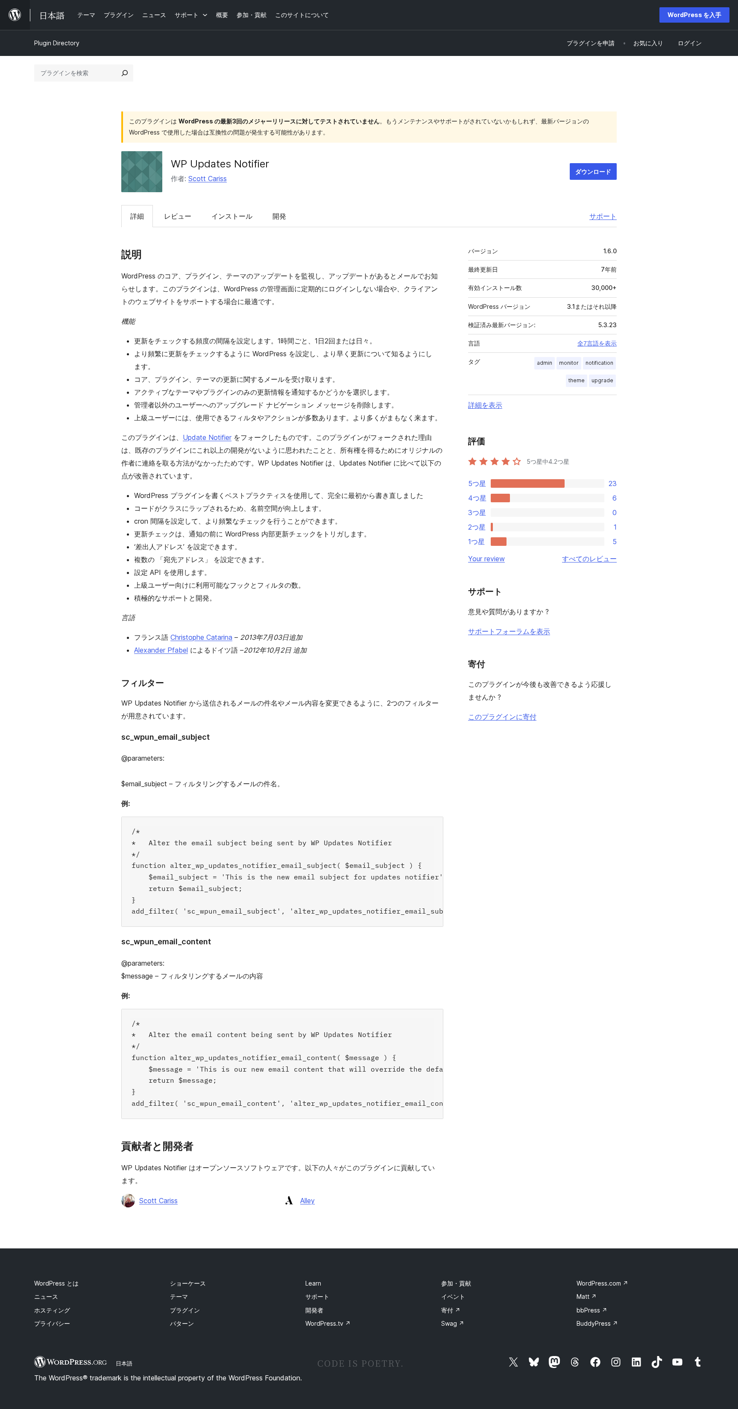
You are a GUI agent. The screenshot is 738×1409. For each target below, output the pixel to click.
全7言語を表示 (597, 343)
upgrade (602, 380)
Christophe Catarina (201, 637)
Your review (486, 558)
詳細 (137, 216)
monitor (569, 363)
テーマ (179, 1296)
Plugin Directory (56, 43)
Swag (452, 1323)
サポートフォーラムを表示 (509, 631)
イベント (453, 1296)
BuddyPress (597, 1323)
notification (599, 363)
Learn (313, 1283)
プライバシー (52, 1323)
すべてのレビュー (589, 558)
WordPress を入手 (694, 14)
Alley (307, 1200)
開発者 (314, 1310)
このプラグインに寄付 (502, 716)
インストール (231, 216)
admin (544, 363)
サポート (603, 216)
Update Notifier (207, 437)
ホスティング (52, 1310)
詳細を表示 (485, 405)
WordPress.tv (328, 1323)
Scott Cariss (207, 178)
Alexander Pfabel (161, 650)
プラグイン (185, 1310)
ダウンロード (593, 171)
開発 (279, 216)
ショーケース (188, 1283)
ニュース (46, 1296)
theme (576, 380)
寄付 (450, 1310)
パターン (182, 1323)
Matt (587, 1296)
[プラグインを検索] (124, 73)
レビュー (177, 216)
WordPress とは (56, 1283)
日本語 (124, 1363)
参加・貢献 (456, 1283)
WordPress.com (602, 1283)
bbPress (592, 1310)
